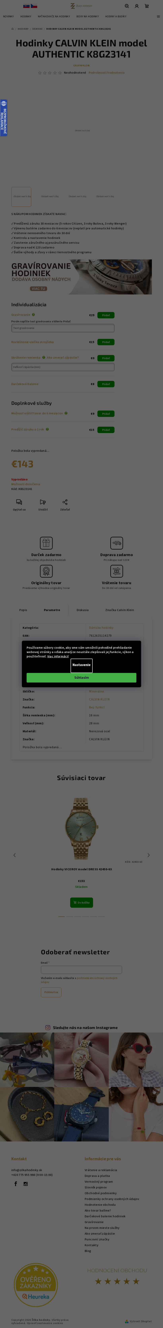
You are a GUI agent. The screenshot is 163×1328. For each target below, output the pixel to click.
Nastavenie (82, 664)
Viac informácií (58, 656)
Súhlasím (81, 677)
